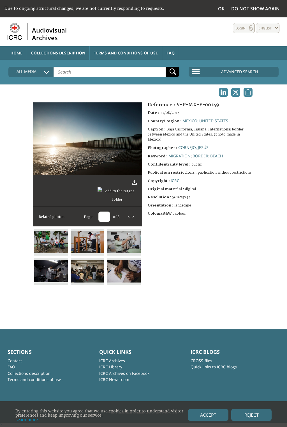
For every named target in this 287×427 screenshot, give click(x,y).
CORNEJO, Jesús (193, 147)
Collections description (58, 53)
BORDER (200, 156)
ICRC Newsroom (114, 379)
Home (16, 53)
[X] (235, 92)
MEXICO (189, 120)
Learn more (26, 419)
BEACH (216, 156)
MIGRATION (179, 156)
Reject (251, 415)
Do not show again (255, 9)
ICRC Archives (112, 360)
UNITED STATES (213, 120)
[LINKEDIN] (223, 92)
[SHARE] (248, 92)
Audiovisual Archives (49, 34)
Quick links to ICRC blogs (214, 366)
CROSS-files (201, 360)
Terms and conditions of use (126, 53)
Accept (208, 415)
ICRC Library (110, 366)
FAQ (170, 53)
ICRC (175, 180)
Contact (15, 360)
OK (221, 9)
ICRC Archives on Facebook (124, 373)
